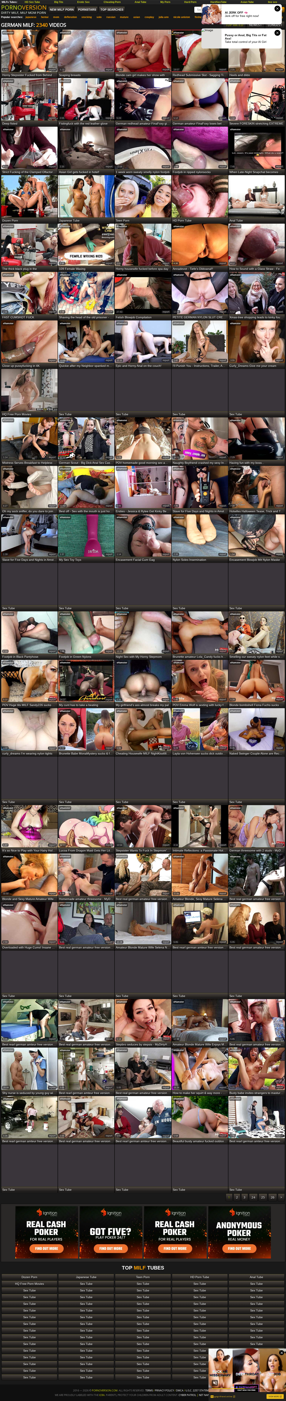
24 (253, 1197)
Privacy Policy (165, 1390)
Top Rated (234, 25)
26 (272, 1197)
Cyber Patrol (187, 1395)
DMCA (179, 1390)
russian (110, 17)
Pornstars (87, 9)
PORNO (24, 7)
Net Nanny (206, 1395)
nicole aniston (181, 17)
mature (124, 17)
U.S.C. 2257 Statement (199, 1390)
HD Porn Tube (199, 1277)
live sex (272, 2)
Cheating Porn (112, 2)
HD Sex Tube (32, 2)
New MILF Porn (62, 9)
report (52, 69)
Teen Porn (143, 1277)
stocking (86, 17)
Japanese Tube (86, 1277)
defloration (70, 17)
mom (56, 17)
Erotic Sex (83, 2)
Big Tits (58, 2)
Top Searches (111, 9)
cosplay (149, 17)
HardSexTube (218, 2)
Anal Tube (140, 2)
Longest (275, 25)
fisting (198, 17)
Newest (255, 25)
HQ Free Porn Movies (29, 1283)
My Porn (165, 2)
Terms (149, 1390)
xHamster (8, 32)
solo (99, 17)
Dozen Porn (29, 1277)
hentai (44, 17)
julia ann (164, 17)
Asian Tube (247, 2)
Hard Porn (190, 2)
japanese (31, 17)
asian (136, 17)
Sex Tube (86, 1283)
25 (263, 1197)
